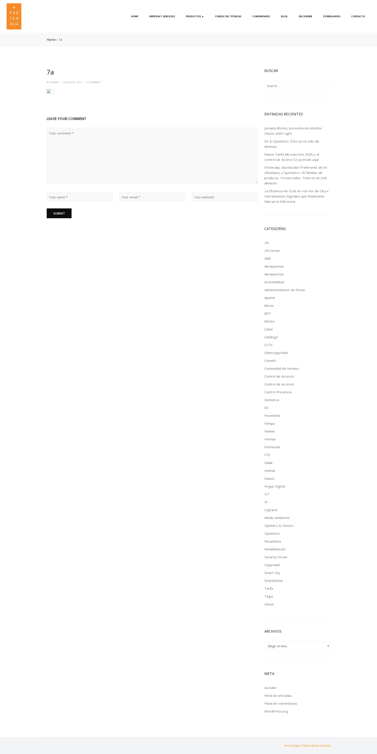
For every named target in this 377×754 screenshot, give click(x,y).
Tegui (268, 596)
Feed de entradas (278, 695)
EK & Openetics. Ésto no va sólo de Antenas (291, 144)
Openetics (272, 533)
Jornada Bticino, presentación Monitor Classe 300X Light (293, 131)
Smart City (272, 572)
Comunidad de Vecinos (281, 368)
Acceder (270, 687)
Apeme (269, 297)
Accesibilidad (274, 282)
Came (268, 329)
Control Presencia (278, 392)
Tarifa (268, 588)
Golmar (270, 470)
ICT (267, 494)
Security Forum (276, 557)
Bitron (269, 305)
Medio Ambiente (277, 517)
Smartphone (273, 580)
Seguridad (272, 565)
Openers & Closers (279, 525)
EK (266, 407)
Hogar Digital (274, 486)
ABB (267, 258)
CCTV (268, 345)
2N (266, 242)
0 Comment (93, 82)
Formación (272, 447)
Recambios (272, 541)
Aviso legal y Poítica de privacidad (307, 745)
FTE (267, 455)
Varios (269, 604)
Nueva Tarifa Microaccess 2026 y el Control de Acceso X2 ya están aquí (291, 157)
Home (51, 40)
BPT (267, 313)
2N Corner (272, 250)
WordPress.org (276, 711)
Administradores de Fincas (284, 290)
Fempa (269, 423)
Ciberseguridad (276, 352)
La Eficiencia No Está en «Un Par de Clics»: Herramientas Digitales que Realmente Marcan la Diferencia (296, 196)
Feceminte (272, 415)
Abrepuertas (274, 266)
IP (266, 502)
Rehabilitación (275, 549)
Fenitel (269, 431)
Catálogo (271, 337)
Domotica (271, 400)
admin (55, 82)
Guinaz (269, 478)
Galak (268, 462)
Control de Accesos (279, 376)
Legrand (270, 510)
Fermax (270, 439)
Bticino (269, 321)
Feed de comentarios (280, 703)
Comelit (270, 360)
